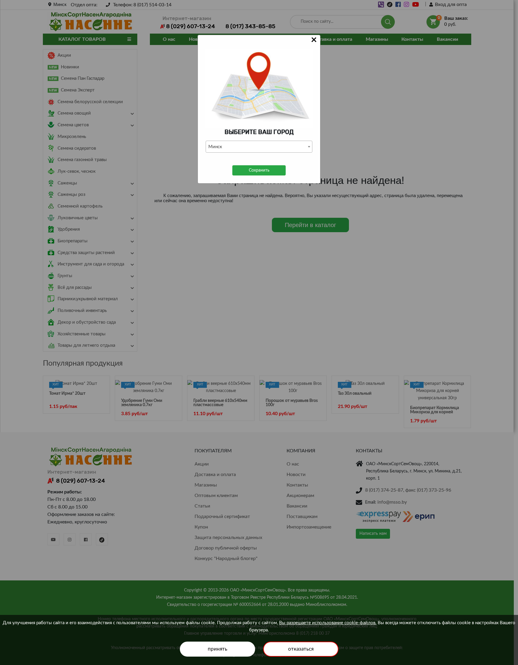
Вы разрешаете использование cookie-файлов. (328, 623)
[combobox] (259, 147)
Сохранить (259, 170)
